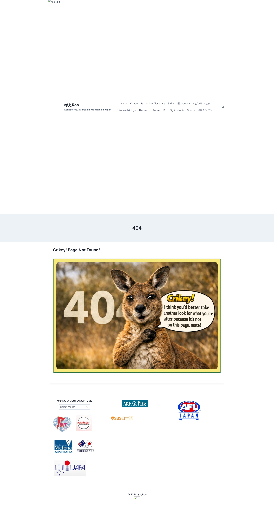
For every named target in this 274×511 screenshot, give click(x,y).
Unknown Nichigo (126, 110)
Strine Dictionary (155, 103)
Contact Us (136, 103)
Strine (171, 103)
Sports (191, 110)
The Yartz (144, 110)
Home (124, 103)
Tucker (157, 110)
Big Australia (177, 110)
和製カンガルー (206, 110)
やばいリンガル (201, 103)
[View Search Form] (223, 106)
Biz (165, 110)
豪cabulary (184, 103)
